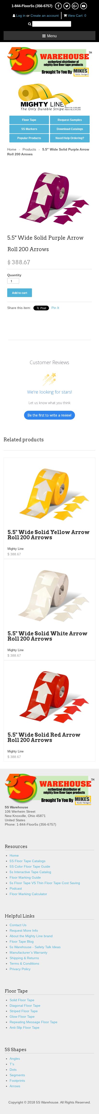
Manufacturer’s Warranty (28, 952)
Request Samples (70, 120)
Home (14, 855)
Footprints (17, 1080)
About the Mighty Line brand (31, 936)
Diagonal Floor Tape (25, 1005)
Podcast (16, 888)
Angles (15, 1058)
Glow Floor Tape (22, 1016)
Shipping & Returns (24, 958)
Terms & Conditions (24, 963)
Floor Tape (29, 120)
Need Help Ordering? (70, 138)
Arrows (15, 1086)
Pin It (55, 308)
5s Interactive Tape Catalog (30, 872)
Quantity (14, 275)
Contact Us (18, 925)
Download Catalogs (70, 129)
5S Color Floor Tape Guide (30, 866)
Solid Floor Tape (22, 1000)
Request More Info (24, 930)
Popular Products (29, 138)
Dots (13, 1069)
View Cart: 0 (77, 15)
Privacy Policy (20, 969)
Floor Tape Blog (22, 941)
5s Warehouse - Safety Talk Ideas (35, 947)
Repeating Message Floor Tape (33, 1022)
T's (12, 1064)
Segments (17, 1075)
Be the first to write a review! (49, 415)
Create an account (45, 15)
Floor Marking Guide (25, 877)
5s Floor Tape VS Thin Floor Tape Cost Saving (45, 883)
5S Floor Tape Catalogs (27, 861)
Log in (20, 15)
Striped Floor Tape (24, 1011)
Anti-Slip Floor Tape (24, 1027)
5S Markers (29, 129)
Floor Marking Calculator (28, 894)
